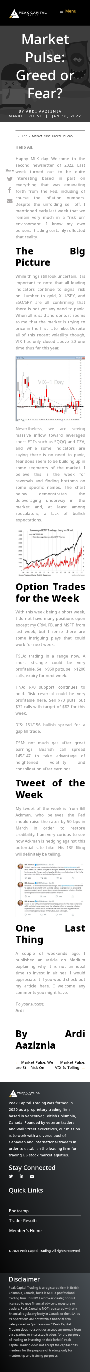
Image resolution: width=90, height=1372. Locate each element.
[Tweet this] (9, 179)
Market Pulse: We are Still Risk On (34, 1065)
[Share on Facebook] (9, 191)
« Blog (23, 136)
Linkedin (21, 1176)
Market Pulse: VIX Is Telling (70, 1065)
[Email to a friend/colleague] (9, 202)
